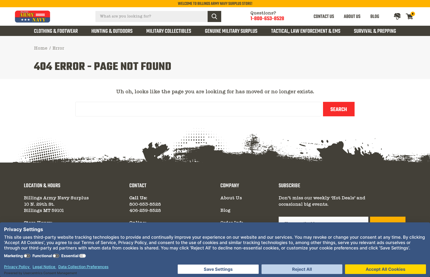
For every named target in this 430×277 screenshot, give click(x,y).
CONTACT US (324, 17)
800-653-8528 (145, 205)
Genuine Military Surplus (231, 31)
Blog (225, 211)
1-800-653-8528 (267, 18)
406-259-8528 (145, 211)
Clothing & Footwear (56, 31)
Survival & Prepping (375, 31)
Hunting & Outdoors (112, 31)
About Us (231, 198)
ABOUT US (352, 17)
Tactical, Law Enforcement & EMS (305, 31)
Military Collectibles (168, 31)
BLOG (374, 17)
